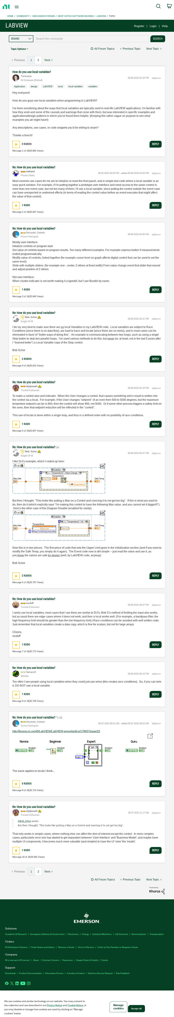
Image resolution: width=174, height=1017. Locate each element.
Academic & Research (16, 934)
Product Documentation (30, 973)
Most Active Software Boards (75, 16)
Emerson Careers (50, 960)
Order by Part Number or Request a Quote (117, 947)
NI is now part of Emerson (17, 960)
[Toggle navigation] (22, 7)
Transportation (157, 934)
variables (92, 86)
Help (165, 26)
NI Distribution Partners (16, 947)
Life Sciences (121, 934)
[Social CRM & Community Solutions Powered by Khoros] (157, 890)
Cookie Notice (75, 1005)
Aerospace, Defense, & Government (47, 934)
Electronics (73, 934)
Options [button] (155, 78)
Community (22, 16)
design (34, 86)
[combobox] (91, 38)
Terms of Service (86, 947)
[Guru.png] (82, 750)
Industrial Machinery (102, 934)
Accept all (136, 1008)
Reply (155, 144)
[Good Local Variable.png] (58, 478)
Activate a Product (76, 973)
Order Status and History (43, 947)
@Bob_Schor (24, 821)
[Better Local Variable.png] (58, 525)
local (60, 86)
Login (153, 26)
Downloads (10, 973)
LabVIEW (101, 16)
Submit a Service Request (100, 973)
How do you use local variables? (31, 72)
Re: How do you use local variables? (33, 167)
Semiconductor (138, 934)
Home (10, 16)
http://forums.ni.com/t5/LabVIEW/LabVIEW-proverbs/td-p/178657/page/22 (56, 731)
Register (139, 26)
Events (105, 960)
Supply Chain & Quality (87, 960)
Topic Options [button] (18, 48)
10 (23, 857)
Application (19, 86)
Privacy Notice (54, 1005)
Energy (85, 934)
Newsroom (68, 960)
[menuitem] (158, 6)
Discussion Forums (43, 16)
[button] (16, 144)
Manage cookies (118, 1007)
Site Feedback (123, 973)
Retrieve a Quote (66, 947)
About (36, 960)
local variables (75, 86)
